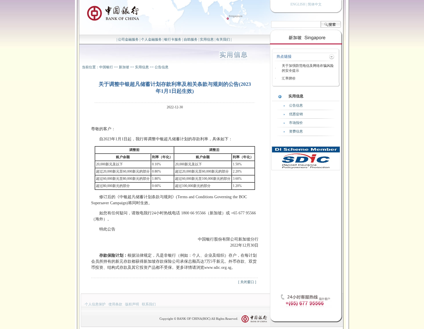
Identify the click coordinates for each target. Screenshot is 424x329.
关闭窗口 (247, 282)
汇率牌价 (289, 78)
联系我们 (149, 304)
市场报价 (296, 123)
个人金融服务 (151, 39)
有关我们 (223, 39)
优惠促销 (296, 114)
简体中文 (315, 4)
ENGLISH (297, 4)
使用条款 (115, 304)
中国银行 (106, 67)
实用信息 (207, 39)
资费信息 (296, 131)
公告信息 (161, 67)
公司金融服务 (128, 39)
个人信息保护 (95, 304)
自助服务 (191, 39)
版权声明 (132, 304)
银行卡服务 (172, 39)
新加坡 (124, 67)
